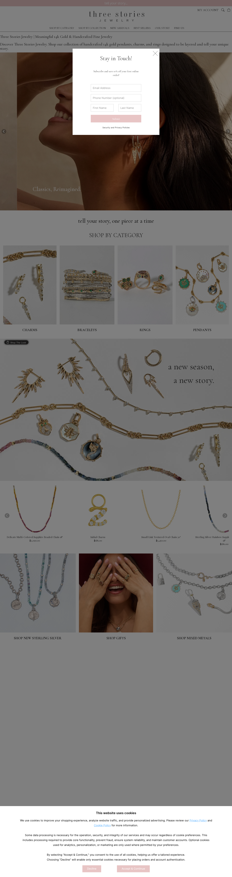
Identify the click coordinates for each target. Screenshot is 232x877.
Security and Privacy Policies (116, 127)
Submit (116, 119)
